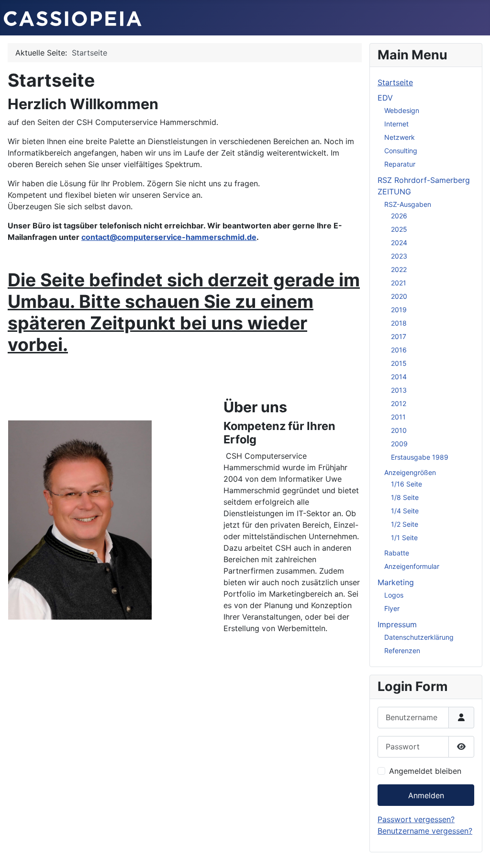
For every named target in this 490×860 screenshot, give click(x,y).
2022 (399, 269)
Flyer (392, 608)
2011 (398, 417)
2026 (399, 216)
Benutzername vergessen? (425, 831)
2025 (399, 229)
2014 (399, 377)
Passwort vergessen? (416, 819)
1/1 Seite (404, 537)
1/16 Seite (406, 484)
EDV (385, 97)
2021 (398, 283)
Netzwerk (399, 137)
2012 (398, 403)
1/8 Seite (405, 497)
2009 (399, 444)
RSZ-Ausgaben (407, 204)
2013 (399, 390)
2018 (399, 323)
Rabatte (396, 553)
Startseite (395, 82)
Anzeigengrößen (410, 472)
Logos (393, 595)
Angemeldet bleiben (425, 771)
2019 (399, 310)
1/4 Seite (405, 511)
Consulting (400, 151)
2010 (399, 430)
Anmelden (426, 795)
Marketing (396, 582)
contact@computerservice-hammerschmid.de (168, 237)
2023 (399, 256)
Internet (396, 124)
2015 (399, 363)
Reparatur (399, 164)
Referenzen (402, 650)
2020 (399, 296)
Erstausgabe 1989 (419, 457)
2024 (399, 242)
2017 (398, 336)
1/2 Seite (404, 524)
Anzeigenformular (411, 566)
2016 (399, 350)
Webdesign (401, 110)
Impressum (397, 624)
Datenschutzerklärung (419, 637)
